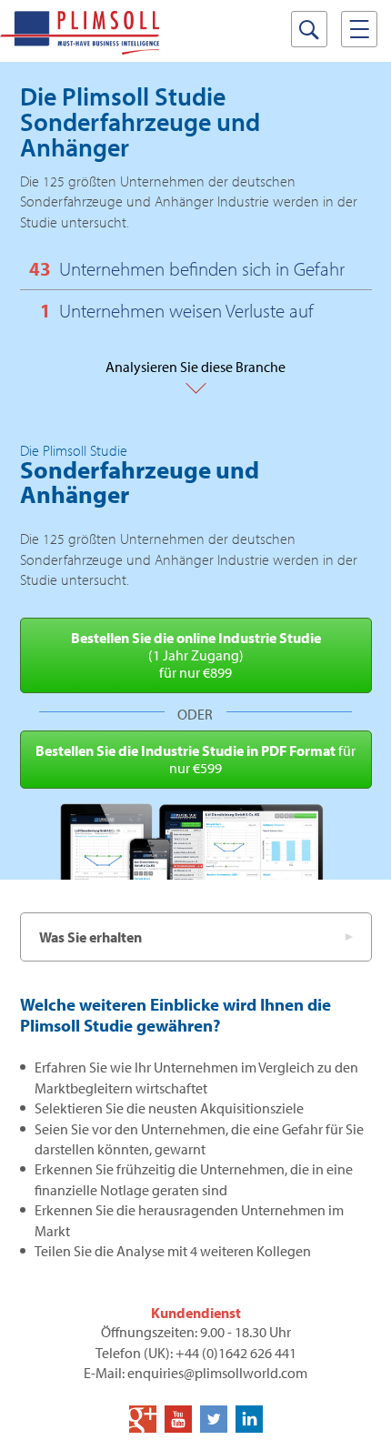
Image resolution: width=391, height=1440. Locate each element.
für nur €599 (195, 759)
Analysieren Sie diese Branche (195, 376)
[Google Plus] (142, 1419)
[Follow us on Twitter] (213, 1419)
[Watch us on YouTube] (178, 1419)
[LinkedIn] (249, 1419)
